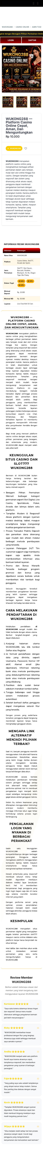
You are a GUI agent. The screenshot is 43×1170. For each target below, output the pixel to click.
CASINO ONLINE (22, 27)
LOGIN (11, 40)
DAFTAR (32, 40)
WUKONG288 (7, 27)
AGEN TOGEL (37, 27)
